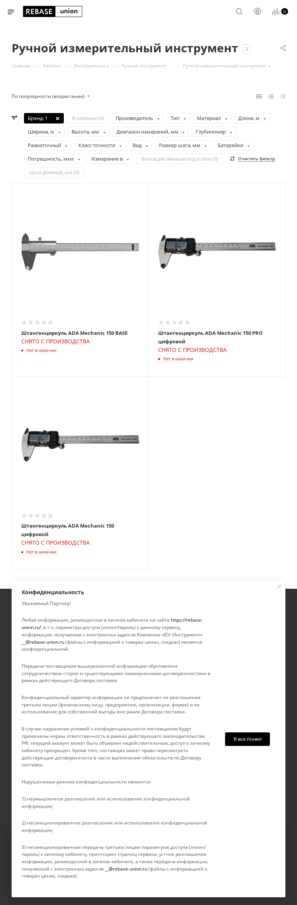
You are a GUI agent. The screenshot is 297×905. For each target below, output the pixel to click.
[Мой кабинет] (257, 12)
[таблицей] (283, 96)
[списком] (271, 96)
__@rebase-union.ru (43, 642)
